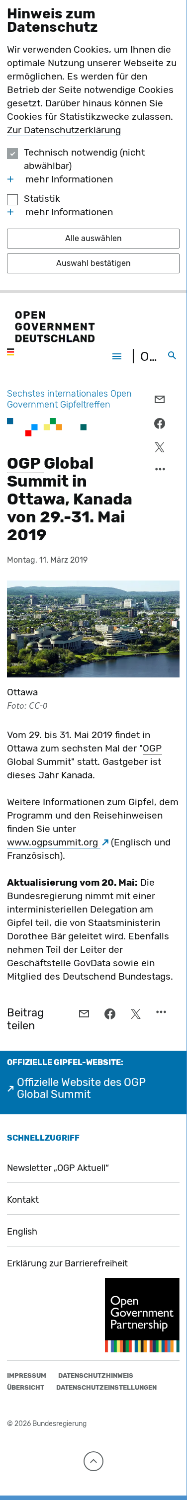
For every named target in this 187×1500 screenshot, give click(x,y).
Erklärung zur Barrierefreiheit (67, 1263)
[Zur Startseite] (50, 334)
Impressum (26, 1375)
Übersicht (25, 1387)
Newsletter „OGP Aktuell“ (58, 1168)
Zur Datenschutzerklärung (64, 130)
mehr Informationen (69, 179)
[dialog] (93, 146)
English (22, 1231)
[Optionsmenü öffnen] (161, 472)
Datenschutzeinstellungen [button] (106, 1387)
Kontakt (23, 1199)
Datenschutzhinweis (95, 1375)
